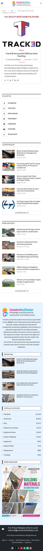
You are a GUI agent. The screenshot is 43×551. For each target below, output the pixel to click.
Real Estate (22, 419)
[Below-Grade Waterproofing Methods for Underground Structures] (8, 154)
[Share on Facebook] (8, 80)
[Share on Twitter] (10, 80)
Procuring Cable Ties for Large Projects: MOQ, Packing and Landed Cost (28, 166)
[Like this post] (5, 80)
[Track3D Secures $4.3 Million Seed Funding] (21, 34)
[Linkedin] (24, 548)
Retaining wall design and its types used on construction (28, 231)
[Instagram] (18, 548)
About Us (4, 540)
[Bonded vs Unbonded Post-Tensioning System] (8, 245)
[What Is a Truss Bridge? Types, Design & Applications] (8, 283)
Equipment (22, 441)
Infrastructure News (22, 428)
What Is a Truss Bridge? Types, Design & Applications (29, 281)
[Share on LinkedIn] (15, 80)
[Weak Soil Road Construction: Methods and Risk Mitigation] (8, 374)
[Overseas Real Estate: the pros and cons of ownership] (8, 192)
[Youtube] (30, 548)
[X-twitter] (15, 548)
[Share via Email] (18, 80)
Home (4, 11)
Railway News (22, 450)
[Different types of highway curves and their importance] (8, 270)
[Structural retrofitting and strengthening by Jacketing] (8, 258)
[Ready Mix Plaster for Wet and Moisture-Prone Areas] (8, 398)
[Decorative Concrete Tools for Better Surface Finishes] (8, 386)
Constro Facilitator (14, 59)
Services (11, 540)
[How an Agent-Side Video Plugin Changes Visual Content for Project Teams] (8, 179)
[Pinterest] (21, 548)
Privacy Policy (36, 540)
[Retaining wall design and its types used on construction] (8, 232)
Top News (22, 414)
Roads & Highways (22, 437)
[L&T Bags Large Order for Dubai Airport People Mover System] (8, 204)
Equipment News (22, 432)
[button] (4, 492)
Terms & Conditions (17, 542)
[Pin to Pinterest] (13, 80)
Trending (22, 455)
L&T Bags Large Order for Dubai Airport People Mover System (28, 202)
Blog (22, 423)
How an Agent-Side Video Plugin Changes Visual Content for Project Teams (29, 178)
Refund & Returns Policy (23, 540)
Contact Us (28, 542)
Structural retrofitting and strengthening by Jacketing (27, 256)
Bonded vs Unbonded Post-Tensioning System (27, 243)
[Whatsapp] (27, 548)
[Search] (41, 3)
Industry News (22, 446)
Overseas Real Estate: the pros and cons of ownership (28, 190)
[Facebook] (12, 548)
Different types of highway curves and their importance (28, 268)
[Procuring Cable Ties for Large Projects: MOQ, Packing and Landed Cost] (8, 167)
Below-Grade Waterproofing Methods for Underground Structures (27, 153)
